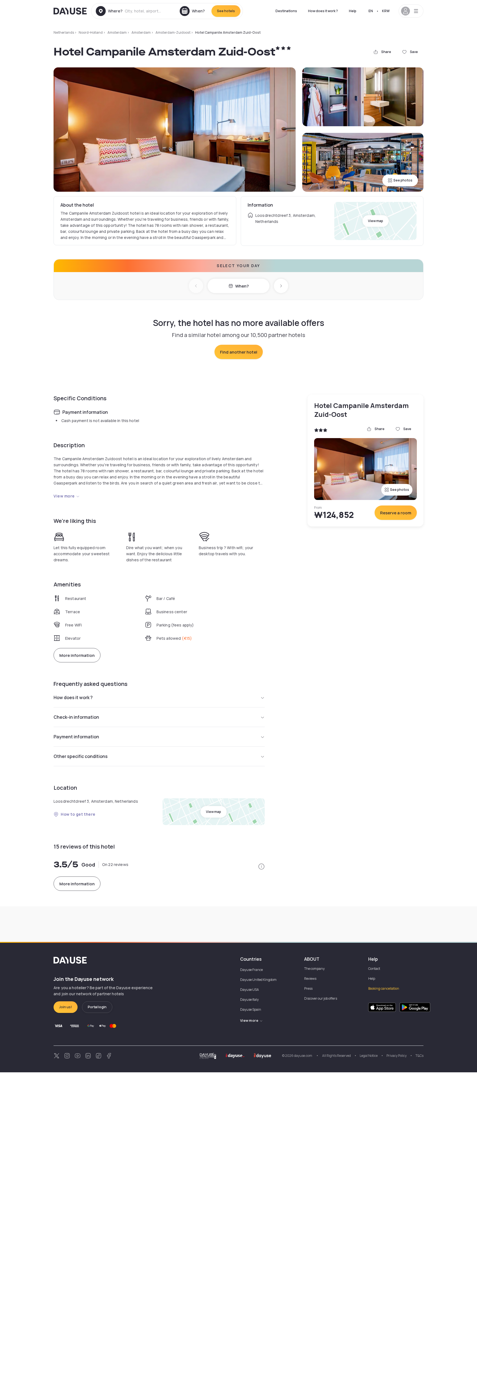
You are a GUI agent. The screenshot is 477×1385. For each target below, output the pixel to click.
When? (242, 286)
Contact (374, 968)
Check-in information (76, 717)
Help (352, 11)
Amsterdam (117, 32)
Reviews (310, 978)
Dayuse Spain (250, 1009)
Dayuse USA (249, 989)
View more (64, 496)
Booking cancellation (383, 988)
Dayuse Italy (249, 999)
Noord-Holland (91, 32)
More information (77, 655)
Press (308, 988)
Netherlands (64, 32)
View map (375, 220)
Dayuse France (251, 969)
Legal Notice (369, 1055)
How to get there (78, 814)
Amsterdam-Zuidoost (172, 32)
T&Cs (419, 1055)
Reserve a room (395, 513)
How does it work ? (323, 11)
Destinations (286, 11)
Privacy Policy (396, 1055)
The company (314, 968)
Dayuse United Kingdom (258, 979)
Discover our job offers (320, 998)
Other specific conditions (81, 756)
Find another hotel (238, 352)
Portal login (97, 1007)
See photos (402, 180)
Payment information (76, 737)
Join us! (65, 1007)
